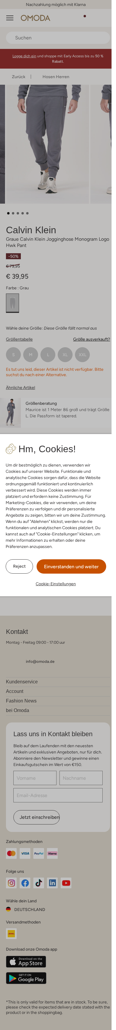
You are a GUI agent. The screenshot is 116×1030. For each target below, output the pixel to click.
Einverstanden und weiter (71, 566)
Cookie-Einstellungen (56, 583)
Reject (19, 566)
